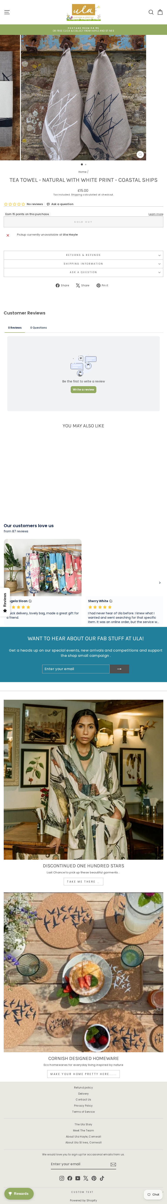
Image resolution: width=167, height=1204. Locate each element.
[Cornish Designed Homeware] (83, 972)
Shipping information (84, 263)
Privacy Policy (83, 1105)
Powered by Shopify (83, 1200)
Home (82, 172)
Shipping (76, 194)
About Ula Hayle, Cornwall (83, 1136)
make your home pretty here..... (83, 1074)
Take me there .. (83, 881)
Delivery (83, 1093)
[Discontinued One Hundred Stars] (83, 780)
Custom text (82, 1192)
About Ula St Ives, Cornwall (83, 1142)
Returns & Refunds (83, 255)
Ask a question (83, 272)
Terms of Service (83, 1112)
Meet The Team (83, 1130)
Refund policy (83, 1087)
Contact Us (83, 1099)
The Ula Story (83, 1124)
